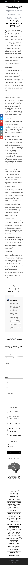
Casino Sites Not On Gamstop (14, 516)
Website (6, 387)
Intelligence (18, 288)
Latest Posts (18, 296)
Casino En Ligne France (14, 549)
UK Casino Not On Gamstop (14, 532)
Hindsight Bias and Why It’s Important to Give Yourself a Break (14, 430)
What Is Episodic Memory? (15, 435)
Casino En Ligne (14, 496)
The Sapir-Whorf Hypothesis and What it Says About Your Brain (14, 346)
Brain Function (10, 288)
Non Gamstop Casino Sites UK (14, 524)
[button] (1, 115)
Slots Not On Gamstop (14, 515)
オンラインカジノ (14, 510)
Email (6, 382)
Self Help (18, 291)
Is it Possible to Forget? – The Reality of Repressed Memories (14, 418)
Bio (9, 296)
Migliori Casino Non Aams (14, 491)
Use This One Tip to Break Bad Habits (14, 339)
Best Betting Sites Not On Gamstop (14, 533)
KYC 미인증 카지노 (14, 540)
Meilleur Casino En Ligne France (14, 518)
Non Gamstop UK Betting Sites (14, 505)
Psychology (17, 17)
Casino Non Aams (14, 493)
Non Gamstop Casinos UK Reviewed (14, 508)
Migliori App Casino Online (14, 535)
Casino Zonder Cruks (14, 519)
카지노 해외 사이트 (14, 541)
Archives (9, 444)
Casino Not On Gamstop (14, 513)
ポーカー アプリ (14, 557)
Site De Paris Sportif (14, 555)
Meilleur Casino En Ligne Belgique (14, 537)
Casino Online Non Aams (14, 546)
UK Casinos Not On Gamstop (14, 502)
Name (6, 377)
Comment (7, 363)
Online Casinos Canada (14, 507)
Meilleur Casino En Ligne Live (14, 501)
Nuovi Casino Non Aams (14, 547)
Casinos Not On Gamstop (14, 499)
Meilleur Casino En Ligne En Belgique (14, 538)
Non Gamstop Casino (14, 494)
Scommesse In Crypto (14, 543)
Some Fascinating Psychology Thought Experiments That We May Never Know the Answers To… (14, 478)
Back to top (13, 562)
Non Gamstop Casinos (14, 527)
